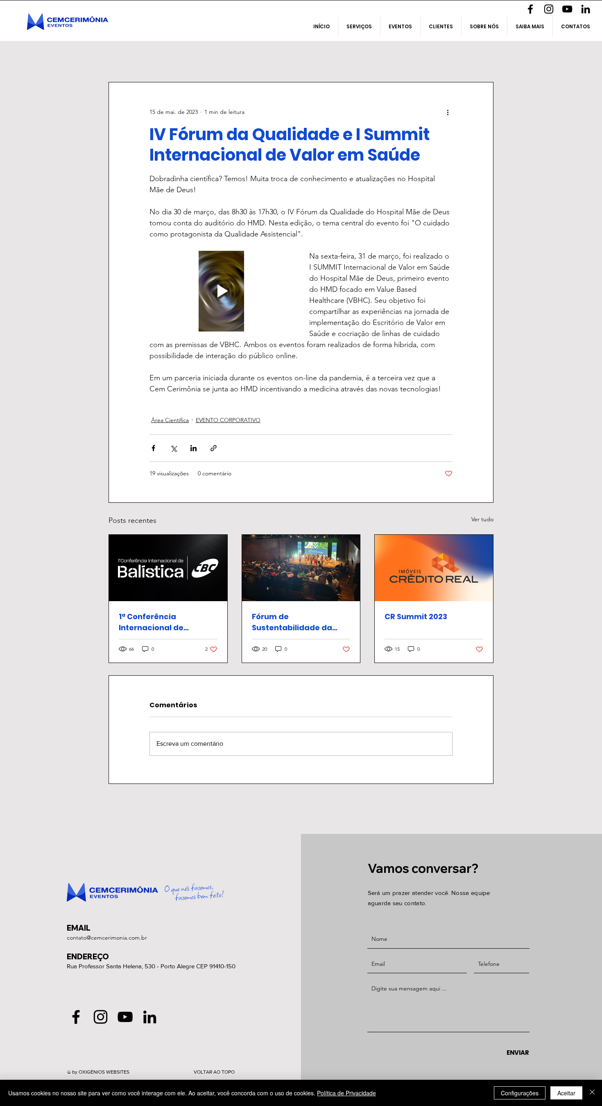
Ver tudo (482, 519)
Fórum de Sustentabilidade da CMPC (292, 622)
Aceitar (566, 1093)
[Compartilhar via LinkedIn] (193, 448)
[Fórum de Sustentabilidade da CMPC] (301, 568)
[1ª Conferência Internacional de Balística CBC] (168, 568)
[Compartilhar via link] (213, 448)
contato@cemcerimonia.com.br (107, 937)
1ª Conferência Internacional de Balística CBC (151, 622)
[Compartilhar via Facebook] (153, 448)
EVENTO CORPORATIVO (228, 420)
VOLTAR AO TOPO (214, 1072)
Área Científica (170, 420)
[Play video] (221, 291)
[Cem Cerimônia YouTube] (567, 9)
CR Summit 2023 (416, 616)
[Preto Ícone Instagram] (549, 9)
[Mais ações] (448, 112)
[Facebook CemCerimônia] (530, 9)
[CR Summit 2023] (434, 568)
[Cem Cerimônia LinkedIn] (585, 9)
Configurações (520, 1093)
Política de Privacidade (346, 1093)
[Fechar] (592, 1092)
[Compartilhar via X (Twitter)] (173, 448)
